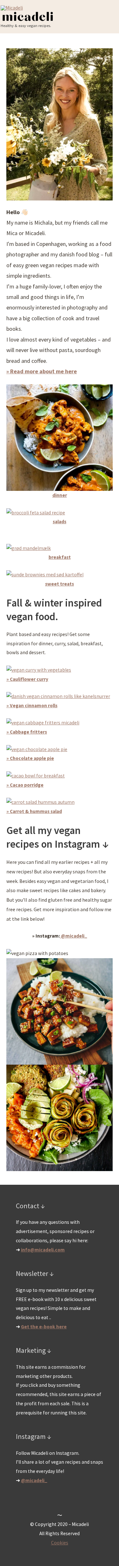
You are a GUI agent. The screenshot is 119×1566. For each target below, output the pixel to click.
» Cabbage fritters (26, 732)
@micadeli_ (73, 936)
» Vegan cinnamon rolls (31, 705)
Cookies (59, 1543)
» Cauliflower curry (27, 679)
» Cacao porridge (24, 785)
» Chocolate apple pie (30, 758)
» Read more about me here (41, 371)
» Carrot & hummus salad (34, 811)
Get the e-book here (44, 1327)
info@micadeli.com (43, 1250)
